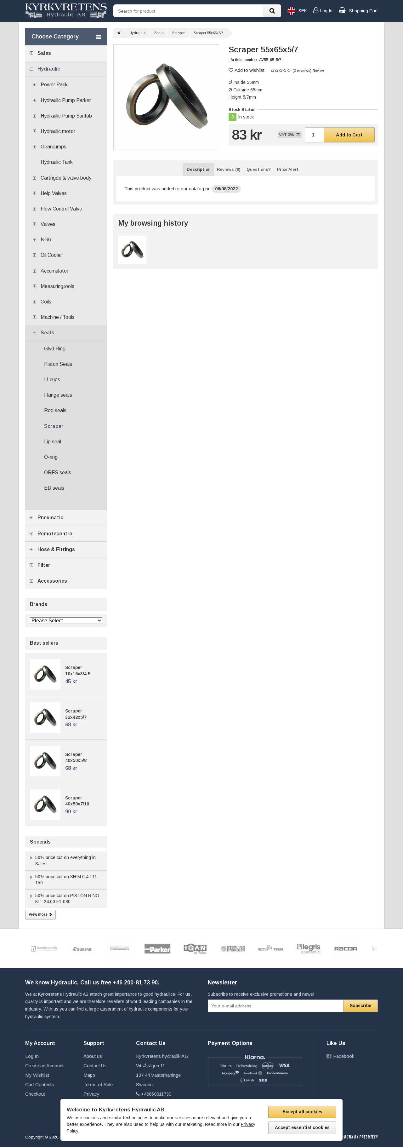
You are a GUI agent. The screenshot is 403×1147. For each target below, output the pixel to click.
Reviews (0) (228, 169)
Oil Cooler (51, 255)
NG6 (46, 239)
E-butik (346, 1137)
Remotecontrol (55, 533)
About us (92, 1056)
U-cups (52, 379)
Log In (32, 1056)
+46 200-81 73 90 (135, 982)
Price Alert (287, 169)
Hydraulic (48, 69)
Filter (43, 565)
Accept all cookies (302, 1111)
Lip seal (52, 441)
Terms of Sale (98, 1084)
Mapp (89, 1075)
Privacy (91, 1094)
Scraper (53, 426)
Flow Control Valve (61, 208)
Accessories (52, 581)
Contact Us (95, 1065)
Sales (44, 53)
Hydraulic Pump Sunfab (66, 115)
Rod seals (55, 410)
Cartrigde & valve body (66, 178)
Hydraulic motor (58, 131)
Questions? (259, 169)
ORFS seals (57, 472)
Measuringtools (57, 286)
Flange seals (58, 395)
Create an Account (44, 1065)
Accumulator (54, 271)
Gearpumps (53, 146)
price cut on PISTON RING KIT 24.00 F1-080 (67, 898)
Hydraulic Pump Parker (66, 100)
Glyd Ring (54, 348)
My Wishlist (37, 1075)
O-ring (51, 457)
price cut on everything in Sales (65, 860)
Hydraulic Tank (57, 162)
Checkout (35, 1094)
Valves (48, 224)
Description (199, 169)
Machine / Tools (58, 317)
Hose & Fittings (56, 549)
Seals (47, 332)
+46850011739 (156, 1094)
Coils (46, 301)
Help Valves (54, 193)
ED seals (54, 488)
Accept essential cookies (302, 1127)
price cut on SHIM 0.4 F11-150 (67, 879)
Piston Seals (58, 364)
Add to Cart (349, 134)
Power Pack (54, 84)
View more (38, 914)
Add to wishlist (249, 70)
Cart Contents (39, 1084)
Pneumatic (50, 517)
